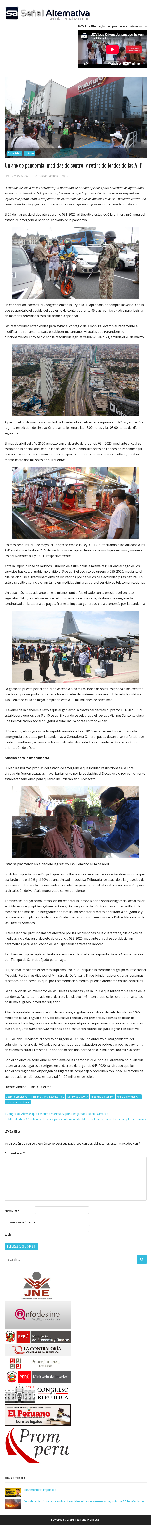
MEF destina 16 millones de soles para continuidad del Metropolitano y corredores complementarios (76, 1119)
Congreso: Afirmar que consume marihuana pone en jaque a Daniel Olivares (57, 1114)
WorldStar (93, 1519)
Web (8, 1234)
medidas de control (102, 1096)
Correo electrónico (20, 1222)
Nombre (12, 1210)
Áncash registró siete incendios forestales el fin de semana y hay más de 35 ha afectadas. (84, 1501)
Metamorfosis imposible (39, 1490)
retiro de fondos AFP (128, 1096)
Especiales (14, 153)
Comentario (15, 1153)
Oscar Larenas (48, 176)
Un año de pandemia (17, 1102)
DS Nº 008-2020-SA (77, 1096)
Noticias (29, 153)
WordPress (74, 1519)
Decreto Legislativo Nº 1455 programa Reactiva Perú (35, 1096)
